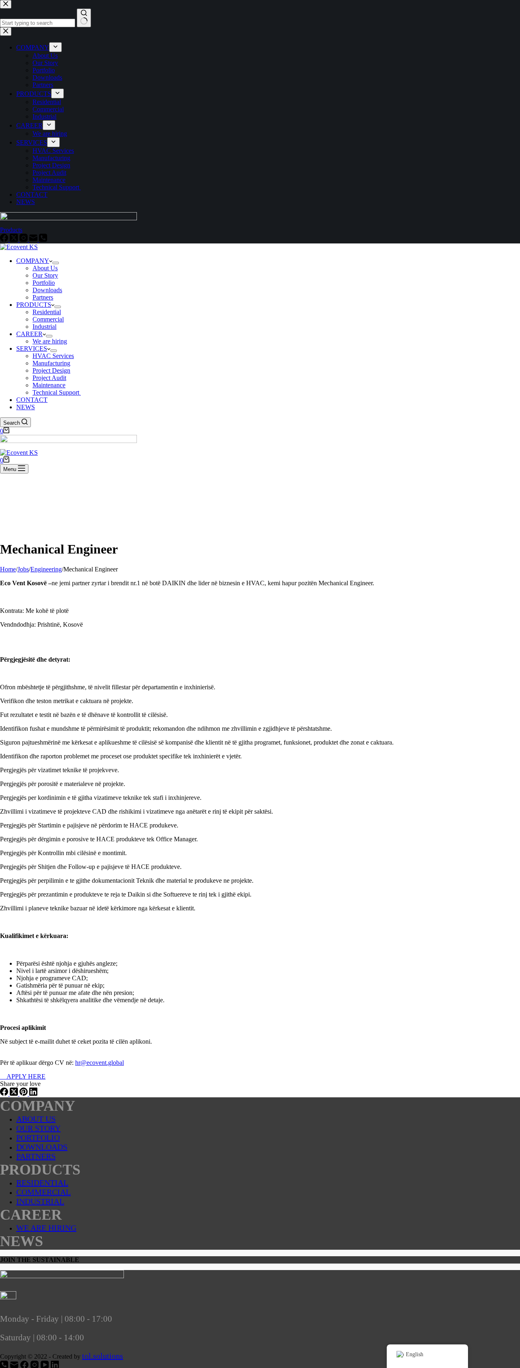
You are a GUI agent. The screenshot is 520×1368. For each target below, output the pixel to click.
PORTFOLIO (38, 1137)
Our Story (45, 275)
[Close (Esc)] (511, 9)
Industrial (44, 326)
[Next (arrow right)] (506, 684)
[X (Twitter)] (15, 1093)
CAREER (29, 333)
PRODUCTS (33, 304)
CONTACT (32, 399)
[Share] (493, 9)
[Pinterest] (24, 1093)
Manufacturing (51, 363)
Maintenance (48, 385)
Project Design (51, 370)
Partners (42, 297)
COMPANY (32, 260)
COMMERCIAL (43, 1192)
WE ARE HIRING (46, 1227)
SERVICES (31, 348)
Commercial (48, 319)
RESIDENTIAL (42, 1182)
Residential (46, 311)
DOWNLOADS (41, 1146)
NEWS (25, 407)
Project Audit (49, 377)
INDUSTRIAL (40, 1201)
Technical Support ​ (56, 392)
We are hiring (49, 341)
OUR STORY (38, 1128)
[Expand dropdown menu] (55, 263)
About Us (45, 268)
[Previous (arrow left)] (14, 684)
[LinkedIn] (33, 1093)
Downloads (47, 290)
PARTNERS (36, 1156)
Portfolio (43, 282)
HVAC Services (53, 355)
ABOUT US (36, 1118)
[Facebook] (5, 1093)
